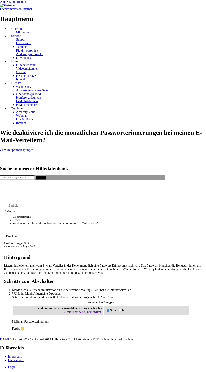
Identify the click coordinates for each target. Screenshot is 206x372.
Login (12, 367)
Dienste (16, 83)
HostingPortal (25, 119)
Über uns (17, 28)
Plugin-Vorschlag (27, 50)
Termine (21, 46)
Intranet (21, 123)
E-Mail (4, 339)
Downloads (23, 57)
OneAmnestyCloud (28, 94)
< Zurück (12, 205)
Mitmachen (23, 32)
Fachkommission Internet (16, 9)
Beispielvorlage (26, 75)
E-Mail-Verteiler (26, 104)
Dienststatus (23, 43)
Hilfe (14, 61)
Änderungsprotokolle (29, 54)
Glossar (21, 72)
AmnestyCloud (25, 112)
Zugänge (17, 108)
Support (21, 39)
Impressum (15, 356)
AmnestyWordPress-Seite (32, 90)
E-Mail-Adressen (27, 101)
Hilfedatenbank (26, 65)
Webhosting (23, 86)
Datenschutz (16, 360)
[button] (11, 236)
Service (16, 36)
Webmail (21, 115)
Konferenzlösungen (28, 97)
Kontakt (21, 79)
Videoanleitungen (27, 68)
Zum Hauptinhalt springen (16, 150)
